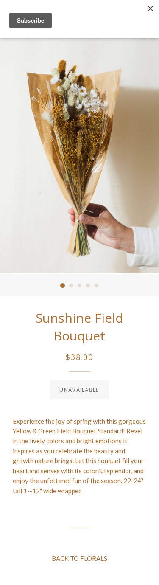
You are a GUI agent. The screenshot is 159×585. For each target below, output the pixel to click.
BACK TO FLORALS (79, 558)
